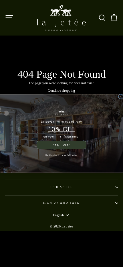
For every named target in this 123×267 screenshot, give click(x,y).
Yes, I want (61, 145)
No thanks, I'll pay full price (61, 155)
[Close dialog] (121, 96)
